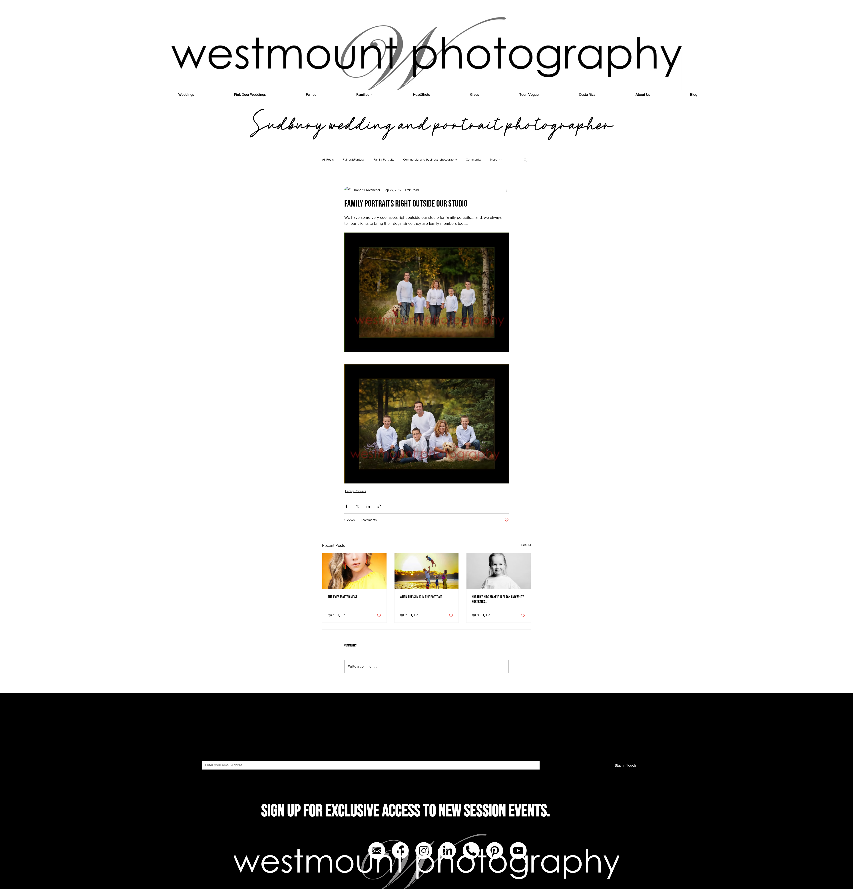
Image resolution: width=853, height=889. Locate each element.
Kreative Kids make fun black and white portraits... (498, 599)
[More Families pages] (372, 94)
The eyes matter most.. (343, 597)
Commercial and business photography (430, 159)
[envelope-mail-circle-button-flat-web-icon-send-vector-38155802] (376, 850)
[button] (525, 159)
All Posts (328, 159)
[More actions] (506, 190)
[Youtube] (518, 850)
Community (473, 159)
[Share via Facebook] (346, 506)
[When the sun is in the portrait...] (427, 571)
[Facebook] (400, 850)
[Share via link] (379, 506)
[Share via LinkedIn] (368, 506)
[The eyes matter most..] (354, 571)
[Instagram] (423, 850)
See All (526, 545)
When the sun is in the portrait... (422, 597)
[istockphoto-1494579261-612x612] (471, 850)
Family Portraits (383, 159)
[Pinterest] (494, 850)
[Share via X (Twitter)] (357, 506)
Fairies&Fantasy (354, 159)
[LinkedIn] (447, 850)
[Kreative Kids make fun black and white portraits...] (498, 571)
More (493, 159)
